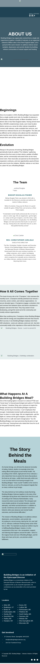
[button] (20, 5)
